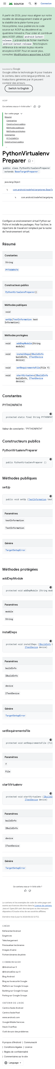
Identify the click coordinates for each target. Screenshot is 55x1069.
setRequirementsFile (28, 367)
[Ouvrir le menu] (5, 3)
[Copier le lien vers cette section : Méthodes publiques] (40, 478)
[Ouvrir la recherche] (30, 3)
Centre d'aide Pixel (11, 1012)
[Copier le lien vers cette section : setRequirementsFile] (33, 731)
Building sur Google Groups (15, 990)
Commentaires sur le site (16, 1056)
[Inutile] (39, 106)
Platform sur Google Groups (15, 986)
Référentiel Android (11, 931)
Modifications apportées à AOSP (32, 54)
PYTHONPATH (11, 269)
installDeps (23, 354)
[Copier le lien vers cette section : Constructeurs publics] (43, 441)
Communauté (30, 1042)
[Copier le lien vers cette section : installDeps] (20, 632)
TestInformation (22, 319)
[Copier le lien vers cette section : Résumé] (19, 244)
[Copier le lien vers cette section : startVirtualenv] (25, 785)
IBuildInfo (37, 354)
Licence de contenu (43, 905)
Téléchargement (10, 940)
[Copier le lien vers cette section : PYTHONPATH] (25, 405)
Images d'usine (9, 950)
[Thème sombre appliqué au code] (51, 414)
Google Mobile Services (13, 1022)
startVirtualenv (25, 375)
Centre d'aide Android (12, 1008)
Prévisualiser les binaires (13, 945)
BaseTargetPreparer (26, 171)
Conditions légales (13, 1047)
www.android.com (11, 1017)
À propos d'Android (11, 1042)
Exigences (7, 935)
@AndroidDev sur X (11, 971)
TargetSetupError (15, 550)
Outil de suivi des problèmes (15, 1031)
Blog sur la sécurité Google (14, 981)
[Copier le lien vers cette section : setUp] (13, 487)
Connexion (46, 3)
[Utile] (35, 106)
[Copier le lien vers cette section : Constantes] (24, 396)
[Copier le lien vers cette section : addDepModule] (26, 579)
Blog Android (8, 976)
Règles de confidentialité (16, 1052)
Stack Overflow (9, 1026)
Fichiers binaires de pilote (14, 954)
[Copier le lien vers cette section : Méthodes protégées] (41, 569)
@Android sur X (9, 967)
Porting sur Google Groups (14, 995)
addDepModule (24, 343)
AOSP (4, 100)
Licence (28, 1047)
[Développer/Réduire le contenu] (21, 113)
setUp (8, 319)
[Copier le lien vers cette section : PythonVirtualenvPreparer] (40, 450)
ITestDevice (36, 357)
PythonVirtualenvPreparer (20, 292)
